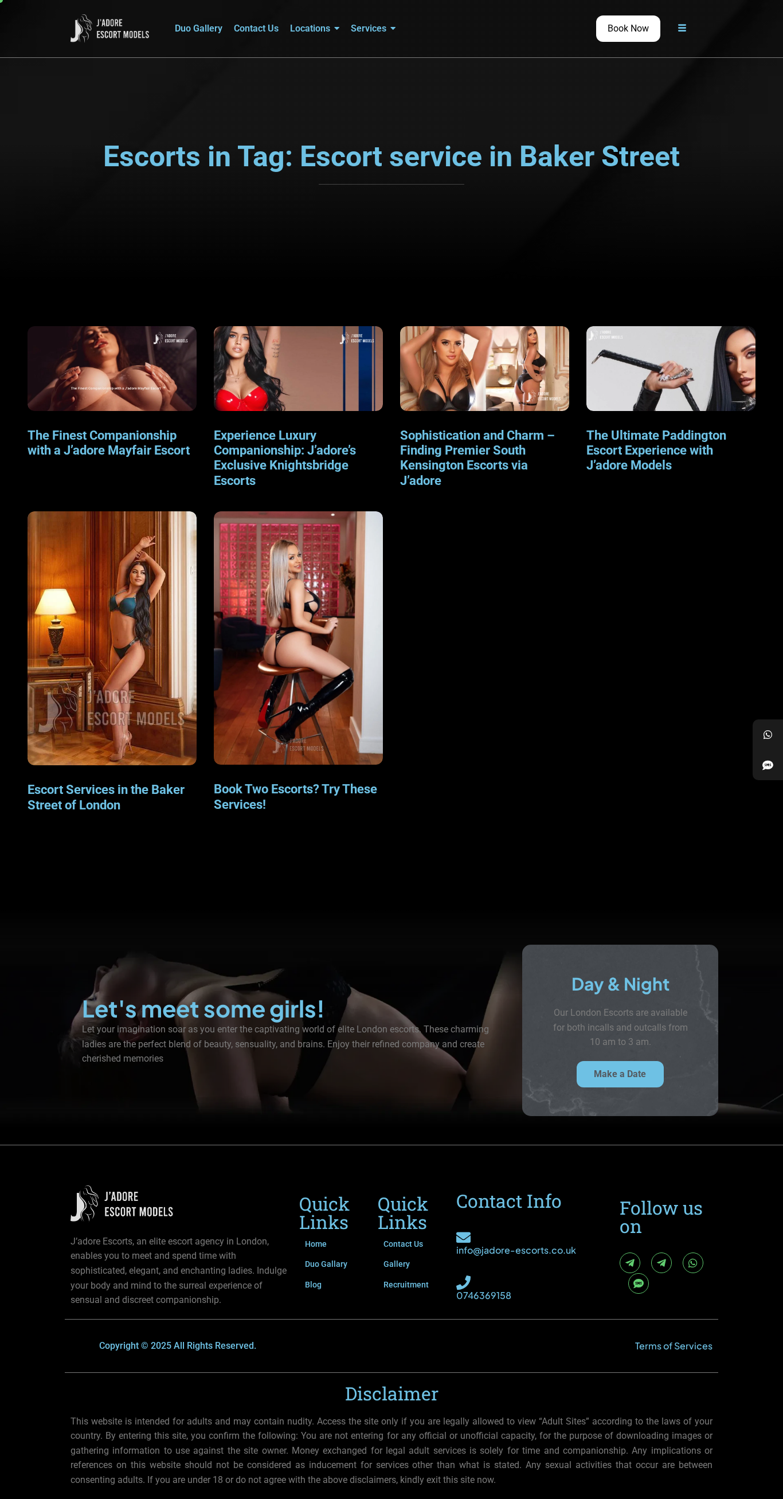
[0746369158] (463, 1282)
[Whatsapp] (693, 1263)
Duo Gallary (326, 1264)
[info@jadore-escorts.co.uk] (463, 1237)
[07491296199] (768, 765)
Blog (313, 1284)
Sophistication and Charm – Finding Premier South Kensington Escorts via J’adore (477, 458)
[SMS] (638, 1283)
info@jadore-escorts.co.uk (516, 1250)
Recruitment (406, 1284)
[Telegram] (630, 1263)
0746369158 (483, 1295)
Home (316, 1243)
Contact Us (403, 1243)
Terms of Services (673, 1346)
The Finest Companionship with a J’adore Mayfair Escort (109, 442)
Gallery (396, 1264)
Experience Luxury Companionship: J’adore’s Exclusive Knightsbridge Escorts (285, 458)
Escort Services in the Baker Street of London (106, 797)
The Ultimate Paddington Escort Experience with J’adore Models (656, 450)
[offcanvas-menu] (682, 28)
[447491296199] (768, 734)
